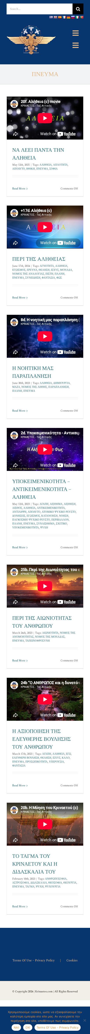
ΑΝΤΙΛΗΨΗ (19, 512)
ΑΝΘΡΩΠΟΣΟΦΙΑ (56, 879)
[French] (64, 17)
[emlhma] (32, 23)
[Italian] (77, 17)
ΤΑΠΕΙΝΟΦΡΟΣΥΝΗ (37, 641)
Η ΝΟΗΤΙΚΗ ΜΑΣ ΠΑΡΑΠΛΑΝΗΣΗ (33, 372)
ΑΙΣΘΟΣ (17, 508)
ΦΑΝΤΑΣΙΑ (48, 278)
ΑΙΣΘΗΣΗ (70, 504)
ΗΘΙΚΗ (30, 169)
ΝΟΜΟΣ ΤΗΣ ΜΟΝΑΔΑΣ (50, 637)
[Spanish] (60, 17)
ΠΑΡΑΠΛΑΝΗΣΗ (58, 387)
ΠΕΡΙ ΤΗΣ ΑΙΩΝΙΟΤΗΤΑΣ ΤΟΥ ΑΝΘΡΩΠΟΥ (42, 622)
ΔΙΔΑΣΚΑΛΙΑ (38, 883)
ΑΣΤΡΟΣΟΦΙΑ (20, 883)
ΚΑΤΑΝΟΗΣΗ (49, 516)
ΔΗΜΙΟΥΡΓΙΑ (61, 383)
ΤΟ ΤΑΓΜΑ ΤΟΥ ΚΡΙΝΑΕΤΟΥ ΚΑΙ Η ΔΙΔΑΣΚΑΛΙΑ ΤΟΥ (34, 864)
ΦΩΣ (59, 278)
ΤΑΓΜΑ (30, 887)
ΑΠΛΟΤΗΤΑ (60, 165)
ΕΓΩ (68, 754)
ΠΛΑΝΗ (59, 274)
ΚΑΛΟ (66, 758)
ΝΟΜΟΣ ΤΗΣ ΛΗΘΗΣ (34, 387)
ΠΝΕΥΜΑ (42, 169)
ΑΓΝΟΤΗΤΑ (47, 266)
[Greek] (51, 17)
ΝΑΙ (16, 1027)
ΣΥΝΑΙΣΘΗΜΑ (45, 524)
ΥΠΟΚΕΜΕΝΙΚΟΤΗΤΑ (25, 528)
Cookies (72, 960)
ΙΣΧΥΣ (55, 270)
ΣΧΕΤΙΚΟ (61, 524)
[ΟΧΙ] (84, 1020)
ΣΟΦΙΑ (53, 169)
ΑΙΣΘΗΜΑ (56, 504)
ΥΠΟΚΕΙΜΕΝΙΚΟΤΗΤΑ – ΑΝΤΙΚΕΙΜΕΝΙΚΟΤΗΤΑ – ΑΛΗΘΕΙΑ (41, 489)
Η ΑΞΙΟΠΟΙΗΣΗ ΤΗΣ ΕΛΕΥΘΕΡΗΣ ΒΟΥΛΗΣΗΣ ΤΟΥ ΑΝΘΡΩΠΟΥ (41, 739)
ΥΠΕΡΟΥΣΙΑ (56, 762)
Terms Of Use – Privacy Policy (33, 960)
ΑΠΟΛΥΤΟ (18, 169)
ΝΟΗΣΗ (63, 516)
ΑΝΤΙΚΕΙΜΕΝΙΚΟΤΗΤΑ (51, 508)
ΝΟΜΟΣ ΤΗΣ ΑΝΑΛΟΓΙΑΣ (28, 274)
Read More (18, 189)
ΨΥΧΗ (44, 528)
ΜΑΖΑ (16, 387)
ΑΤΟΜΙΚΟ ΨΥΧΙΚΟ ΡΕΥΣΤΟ (59, 512)
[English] (55, 17)
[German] (68, 17)
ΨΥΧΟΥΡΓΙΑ (53, 887)
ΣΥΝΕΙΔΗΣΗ (32, 278)
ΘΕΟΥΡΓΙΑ (69, 883)
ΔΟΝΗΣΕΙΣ (18, 516)
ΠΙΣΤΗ (49, 274)
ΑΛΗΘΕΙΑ (46, 165)
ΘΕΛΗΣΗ (44, 270)
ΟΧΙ (27, 1027)
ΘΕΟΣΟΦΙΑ (55, 883)
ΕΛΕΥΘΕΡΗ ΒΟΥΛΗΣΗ (25, 758)
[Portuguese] (81, 17)
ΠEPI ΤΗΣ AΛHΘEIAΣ (38, 259)
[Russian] (73, 17)
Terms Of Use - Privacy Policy (57, 1027)
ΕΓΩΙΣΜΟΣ (19, 270)
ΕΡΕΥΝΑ (32, 270)
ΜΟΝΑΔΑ (66, 270)
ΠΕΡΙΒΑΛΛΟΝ (60, 520)
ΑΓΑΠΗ (44, 504)
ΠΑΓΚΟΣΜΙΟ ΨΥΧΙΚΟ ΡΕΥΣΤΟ (31, 520)
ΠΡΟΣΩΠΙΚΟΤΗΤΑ (36, 762)
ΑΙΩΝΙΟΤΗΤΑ (50, 633)
